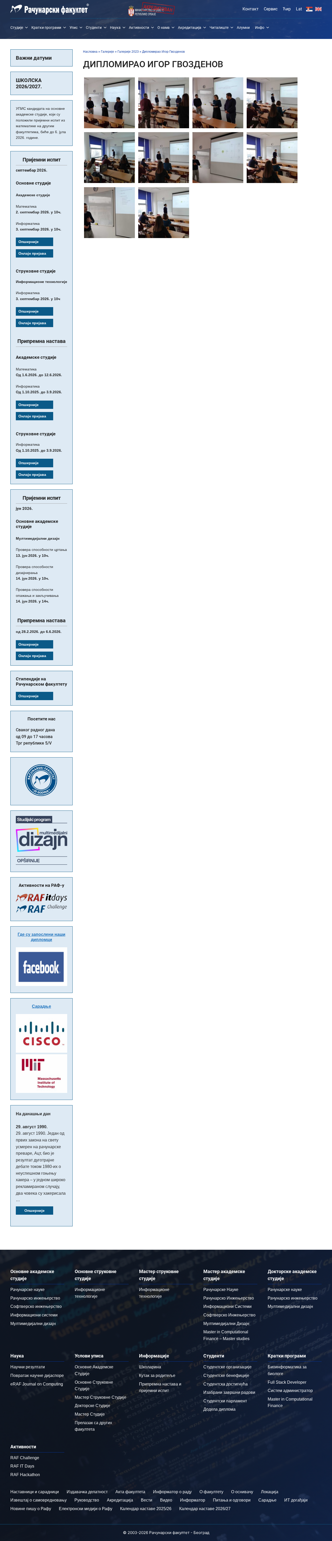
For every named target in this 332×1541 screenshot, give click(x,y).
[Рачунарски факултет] (49, 9)
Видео (166, 1500)
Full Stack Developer (287, 1382)
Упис (74, 27)
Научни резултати (27, 1367)
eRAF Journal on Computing (36, 1384)
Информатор (192, 1500)
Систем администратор (290, 1390)
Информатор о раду (172, 1492)
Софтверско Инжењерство (229, 1315)
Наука (115, 27)
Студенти (94, 27)
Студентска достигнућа (225, 1384)
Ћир (287, 8)
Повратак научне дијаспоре (37, 1375)
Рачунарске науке (27, 1289)
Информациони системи (34, 1315)
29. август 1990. (31, 1127)
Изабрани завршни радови (229, 1392)
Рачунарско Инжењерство (228, 1298)
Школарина (150, 1367)
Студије (16, 27)
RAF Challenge (24, 1458)
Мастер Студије (90, 1414)
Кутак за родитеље (157, 1375)
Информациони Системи (227, 1306)
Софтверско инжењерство (36, 1306)
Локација (269, 1492)
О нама (163, 27)
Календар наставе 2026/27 (205, 1508)
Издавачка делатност (87, 1492)
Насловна (90, 51)
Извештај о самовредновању (38, 1500)
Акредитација (189, 27)
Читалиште (219, 27)
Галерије (107, 51)
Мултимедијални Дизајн (226, 1323)
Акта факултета (130, 1492)
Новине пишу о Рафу (30, 1508)
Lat (299, 8)
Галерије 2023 (128, 51)
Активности (139, 27)
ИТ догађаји (296, 1500)
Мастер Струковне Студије (100, 1397)
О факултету (211, 1492)
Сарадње (41, 1006)
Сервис (271, 8)
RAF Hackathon (25, 1474)
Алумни (243, 27)
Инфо (259, 27)
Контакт (251, 8)
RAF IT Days (22, 1466)
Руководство (86, 1500)
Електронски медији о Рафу (85, 1508)
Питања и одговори (232, 1500)
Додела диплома (219, 1409)
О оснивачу (242, 1492)
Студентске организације (227, 1367)
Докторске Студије (92, 1405)
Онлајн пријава (32, 253)
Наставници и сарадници (34, 1492)
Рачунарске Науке (220, 1289)
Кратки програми (46, 27)
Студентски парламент (225, 1401)
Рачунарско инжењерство (35, 1298)
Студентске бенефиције (226, 1375)
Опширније (28, 242)
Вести (146, 1500)
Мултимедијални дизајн (33, 1323)
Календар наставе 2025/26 (145, 1508)
